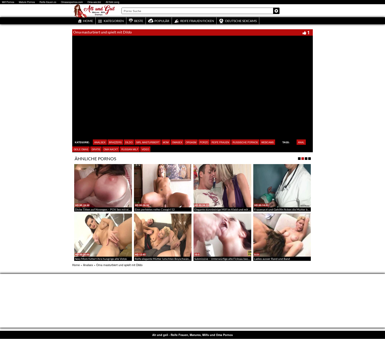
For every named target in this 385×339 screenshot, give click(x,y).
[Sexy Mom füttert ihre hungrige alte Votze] (103, 235)
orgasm (191, 142)
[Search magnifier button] (276, 11)
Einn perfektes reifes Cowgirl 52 (155, 209)
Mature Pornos (27, 1)
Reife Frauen (220, 142)
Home (76, 265)
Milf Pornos (8, 1)
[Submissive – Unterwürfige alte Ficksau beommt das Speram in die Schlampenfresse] (222, 235)
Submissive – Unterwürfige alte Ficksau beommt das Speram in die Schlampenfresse (246, 258)
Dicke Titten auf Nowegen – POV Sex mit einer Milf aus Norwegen (116, 209)
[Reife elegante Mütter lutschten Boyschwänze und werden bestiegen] (163, 235)
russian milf (129, 149)
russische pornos (245, 142)
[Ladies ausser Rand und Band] (282, 235)
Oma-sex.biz (94, 1)
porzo (204, 142)
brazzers (115, 142)
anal (301, 142)
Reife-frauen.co (48, 1)
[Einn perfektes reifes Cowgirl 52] (163, 185)
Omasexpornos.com (72, 1)
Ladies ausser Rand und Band (272, 258)
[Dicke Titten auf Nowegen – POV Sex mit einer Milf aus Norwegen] (103, 185)
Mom (166, 142)
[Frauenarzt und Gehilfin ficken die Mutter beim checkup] (282, 185)
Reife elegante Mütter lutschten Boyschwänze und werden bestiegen (177, 258)
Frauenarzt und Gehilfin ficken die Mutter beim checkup (288, 209)
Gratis (96, 149)
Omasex (177, 142)
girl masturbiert (147, 142)
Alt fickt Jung (112, 1)
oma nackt (111, 149)
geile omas (81, 149)
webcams (267, 142)
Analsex (99, 142)
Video (145, 149)
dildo (129, 142)
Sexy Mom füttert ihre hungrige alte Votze (101, 258)
